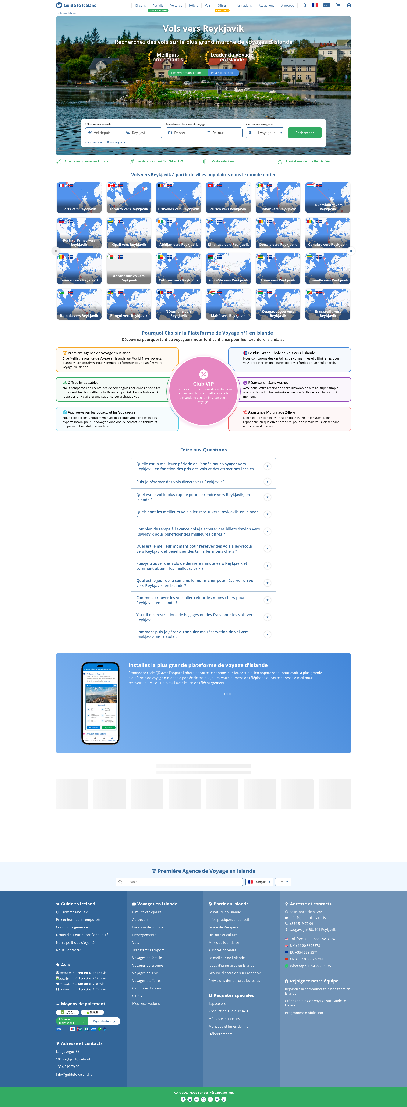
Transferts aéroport (148, 950)
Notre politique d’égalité (75, 942)
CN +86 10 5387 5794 (306, 959)
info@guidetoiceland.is (74, 1074)
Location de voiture (147, 927)
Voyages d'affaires (147, 980)
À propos (287, 5)
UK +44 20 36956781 (306, 945)
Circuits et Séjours (146, 912)
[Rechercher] (305, 5)
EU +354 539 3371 (304, 952)
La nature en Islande (225, 912)
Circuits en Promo (146, 988)
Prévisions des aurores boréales (234, 980)
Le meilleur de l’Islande (227, 958)
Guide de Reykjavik (223, 927)
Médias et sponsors (224, 1019)
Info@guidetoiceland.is (308, 917)
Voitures (176, 5)
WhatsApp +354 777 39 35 (310, 966)
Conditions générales (73, 927)
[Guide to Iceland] (76, 5)
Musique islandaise (224, 942)
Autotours (140, 919)
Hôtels (193, 5)
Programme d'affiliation (304, 1013)
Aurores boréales (222, 950)
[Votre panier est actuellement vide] (338, 5)
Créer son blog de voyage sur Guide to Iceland (315, 1003)
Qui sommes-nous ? (72, 912)
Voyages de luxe (145, 973)
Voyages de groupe (147, 965)
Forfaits (158, 5)
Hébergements (144, 935)
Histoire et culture (223, 935)
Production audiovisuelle (228, 1011)
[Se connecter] (349, 5)
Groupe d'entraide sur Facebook (235, 973)
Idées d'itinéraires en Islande (231, 965)
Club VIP (138, 996)
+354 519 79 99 (67, 1067)
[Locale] (315, 5)
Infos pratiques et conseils (230, 919)
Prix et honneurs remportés (78, 919)
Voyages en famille (147, 958)
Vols (208, 5)
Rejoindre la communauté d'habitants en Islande (317, 991)
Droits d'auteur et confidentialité (82, 935)
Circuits (140, 5)
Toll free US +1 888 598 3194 (312, 939)
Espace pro (217, 1003)
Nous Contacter (68, 950)
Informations (243, 5)
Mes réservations (146, 1003)
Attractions (266, 5)
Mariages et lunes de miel (229, 1026)
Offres (222, 5)
